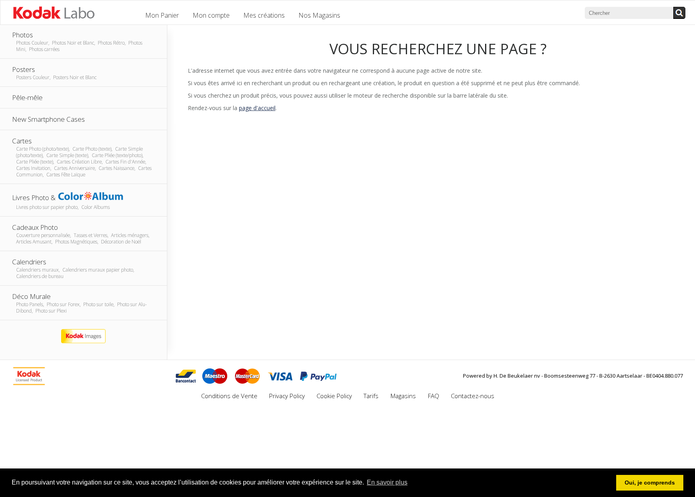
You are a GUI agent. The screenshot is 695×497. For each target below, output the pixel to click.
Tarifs (372, 396)
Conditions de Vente (229, 396)
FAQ (433, 396)
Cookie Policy (334, 396)
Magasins (404, 396)
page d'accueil (257, 108)
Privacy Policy (287, 396)
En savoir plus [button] (387, 482)
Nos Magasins (319, 15)
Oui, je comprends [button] (650, 482)
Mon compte (211, 15)
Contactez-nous (472, 396)
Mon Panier (162, 15)
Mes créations (264, 15)
